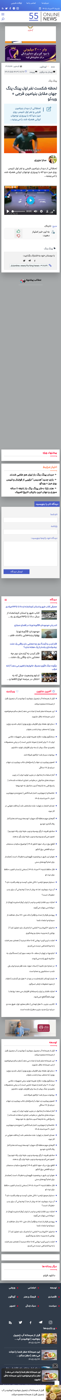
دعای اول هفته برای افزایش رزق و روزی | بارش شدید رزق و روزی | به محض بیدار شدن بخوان (31, 727)
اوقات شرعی (16, 3)
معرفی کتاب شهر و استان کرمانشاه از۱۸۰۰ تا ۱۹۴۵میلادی (31, 606)
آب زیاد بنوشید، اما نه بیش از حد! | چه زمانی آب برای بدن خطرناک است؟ (31, 892)
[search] (3, 19)
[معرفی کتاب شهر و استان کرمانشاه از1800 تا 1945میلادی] (49, 615)
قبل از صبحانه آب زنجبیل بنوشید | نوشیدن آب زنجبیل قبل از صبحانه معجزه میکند (23, 1392)
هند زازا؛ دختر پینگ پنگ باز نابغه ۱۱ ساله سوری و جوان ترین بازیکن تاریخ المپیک (33, 490)
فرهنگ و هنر (31, 1296)
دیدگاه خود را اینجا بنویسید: (44, 538)
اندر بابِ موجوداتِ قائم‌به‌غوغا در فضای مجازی (35, 625)
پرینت (32, 72)
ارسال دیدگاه (17, 571)
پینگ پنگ (48, 248)
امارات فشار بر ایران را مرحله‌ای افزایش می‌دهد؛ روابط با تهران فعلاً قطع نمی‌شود (31, 994)
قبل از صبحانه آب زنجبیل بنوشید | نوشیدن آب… (26, 1337)
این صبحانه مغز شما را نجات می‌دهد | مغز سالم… (24, 1353)
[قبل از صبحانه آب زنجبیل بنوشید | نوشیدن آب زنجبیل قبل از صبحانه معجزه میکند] (53, 1392)
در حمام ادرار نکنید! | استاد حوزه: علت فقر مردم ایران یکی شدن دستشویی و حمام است (31, 969)
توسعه (54, 1287)
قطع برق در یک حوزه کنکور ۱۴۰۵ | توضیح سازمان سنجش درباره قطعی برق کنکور (30, 847)
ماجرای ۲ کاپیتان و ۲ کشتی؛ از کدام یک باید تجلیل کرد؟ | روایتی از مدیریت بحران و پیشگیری (31, 930)
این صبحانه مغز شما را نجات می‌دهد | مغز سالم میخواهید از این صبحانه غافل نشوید (22, 1375)
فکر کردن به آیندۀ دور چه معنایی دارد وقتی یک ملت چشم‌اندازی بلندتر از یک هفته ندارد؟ (33, 645)
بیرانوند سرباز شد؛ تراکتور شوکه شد (39, 754)
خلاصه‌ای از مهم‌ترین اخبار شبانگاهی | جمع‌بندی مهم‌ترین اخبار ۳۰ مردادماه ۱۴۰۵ (30, 796)
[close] (57, 1383)
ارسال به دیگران (46, 72)
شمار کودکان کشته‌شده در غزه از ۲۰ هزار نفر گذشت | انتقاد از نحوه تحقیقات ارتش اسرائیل (30, 981)
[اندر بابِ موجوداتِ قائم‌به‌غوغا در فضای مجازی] (49, 633)
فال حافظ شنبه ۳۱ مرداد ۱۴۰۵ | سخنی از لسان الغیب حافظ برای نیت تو (29, 872)
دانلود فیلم (49, 1275)
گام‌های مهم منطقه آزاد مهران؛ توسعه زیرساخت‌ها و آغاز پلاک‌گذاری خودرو (31, 821)
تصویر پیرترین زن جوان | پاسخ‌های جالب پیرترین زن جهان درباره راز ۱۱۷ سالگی (30, 765)
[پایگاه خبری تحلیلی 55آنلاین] (43, 17)
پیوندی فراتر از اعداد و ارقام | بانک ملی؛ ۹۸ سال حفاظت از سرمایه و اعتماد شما (31, 918)
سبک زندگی (31, 1306)
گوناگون (12, 1296)
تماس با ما (31, 3)
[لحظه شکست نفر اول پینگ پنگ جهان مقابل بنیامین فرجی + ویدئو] (30, 260)
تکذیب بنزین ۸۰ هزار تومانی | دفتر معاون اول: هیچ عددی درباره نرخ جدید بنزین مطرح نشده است (30, 1007)
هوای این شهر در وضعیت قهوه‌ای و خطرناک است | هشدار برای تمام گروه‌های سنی (30, 859)
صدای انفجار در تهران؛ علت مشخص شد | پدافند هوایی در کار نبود (30, 808)
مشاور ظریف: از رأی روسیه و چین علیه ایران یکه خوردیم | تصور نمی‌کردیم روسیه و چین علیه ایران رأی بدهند (31, 834)
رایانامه (54, 526)
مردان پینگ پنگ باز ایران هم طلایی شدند (32, 474)
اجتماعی (33, 1287)
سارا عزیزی (40, 160)
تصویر (13, 1306)
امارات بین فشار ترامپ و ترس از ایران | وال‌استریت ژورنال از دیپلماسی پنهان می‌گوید (30, 905)
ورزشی (13, 1287)
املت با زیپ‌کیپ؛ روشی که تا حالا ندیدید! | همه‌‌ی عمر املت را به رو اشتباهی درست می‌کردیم (30, 943)
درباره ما (46, 3)
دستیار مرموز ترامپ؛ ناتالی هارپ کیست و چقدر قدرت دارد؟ (30, 882)
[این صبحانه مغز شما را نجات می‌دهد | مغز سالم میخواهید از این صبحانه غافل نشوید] (50, 1376)
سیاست (53, 1306)
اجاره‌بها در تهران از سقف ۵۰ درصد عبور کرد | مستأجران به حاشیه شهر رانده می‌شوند (30, 956)
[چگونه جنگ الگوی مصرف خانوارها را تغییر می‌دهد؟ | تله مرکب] (49, 677)
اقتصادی (53, 1296)
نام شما (53, 514)
